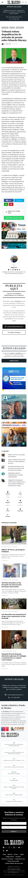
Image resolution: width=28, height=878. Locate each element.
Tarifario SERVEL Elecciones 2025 (14, 863)
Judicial (12, 27)
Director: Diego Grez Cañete (14, 869)
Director (16, 854)
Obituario (9, 546)
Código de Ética (10, 856)
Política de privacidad (13, 861)
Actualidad (5, 27)
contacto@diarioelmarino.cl (15, 326)
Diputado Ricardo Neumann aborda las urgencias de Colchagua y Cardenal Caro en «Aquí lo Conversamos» (14, 657)
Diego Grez (14, 267)
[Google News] (7, 850)
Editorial (10, 854)
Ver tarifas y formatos (14, 332)
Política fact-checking (7, 859)
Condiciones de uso (20, 859)
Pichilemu (15, 546)
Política (14, 651)
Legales (22, 854)
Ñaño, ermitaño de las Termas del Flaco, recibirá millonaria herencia (16, 461)
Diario (4, 854)
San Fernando (20, 27)
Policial (9, 579)
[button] (2, 2)
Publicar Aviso (14, 361)
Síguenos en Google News (14, 212)
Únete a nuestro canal (15, 218)
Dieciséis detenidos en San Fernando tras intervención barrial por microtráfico (16, 468)
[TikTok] (3, 850)
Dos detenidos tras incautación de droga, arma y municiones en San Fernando (14, 616)
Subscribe (13, 831)
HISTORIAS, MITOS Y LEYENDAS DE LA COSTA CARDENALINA (15, 475)
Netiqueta (18, 856)
